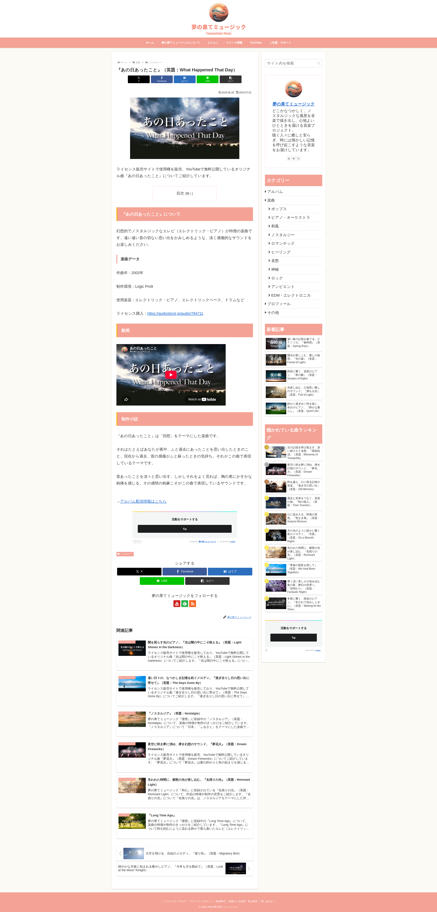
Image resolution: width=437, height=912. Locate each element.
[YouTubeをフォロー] (176, 603)
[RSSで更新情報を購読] (192, 603)
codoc (232, 541)
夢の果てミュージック (207, 541)
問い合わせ (267, 901)
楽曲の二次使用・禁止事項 (243, 901)
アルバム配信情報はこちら (143, 501)
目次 (180, 193)
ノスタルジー (126, 554)
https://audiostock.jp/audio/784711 (175, 313)
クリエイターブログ (175, 901)
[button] (231, 79)
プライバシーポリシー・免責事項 (207, 901)
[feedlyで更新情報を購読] (184, 603)
